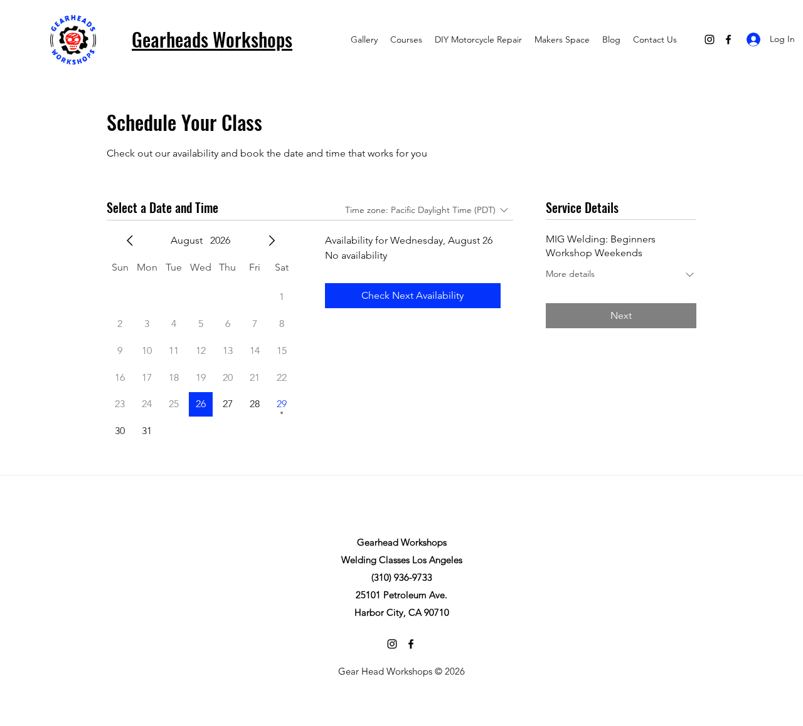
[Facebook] (728, 39)
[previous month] (129, 240)
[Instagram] (709, 39)
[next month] (271, 240)
